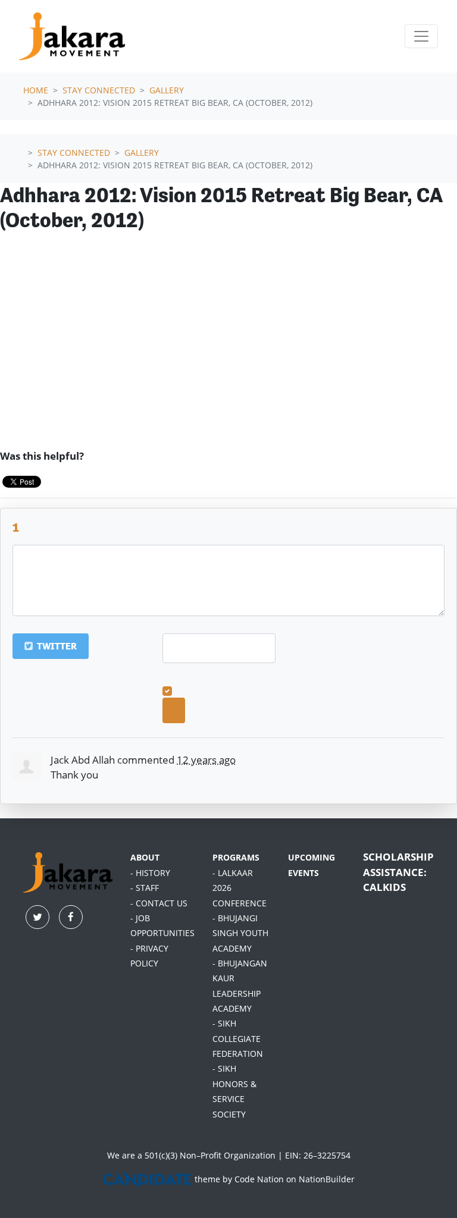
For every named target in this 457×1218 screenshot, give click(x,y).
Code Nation (259, 1179)
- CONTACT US (158, 903)
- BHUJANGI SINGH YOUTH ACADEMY (240, 933)
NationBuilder (327, 1179)
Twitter (56, 646)
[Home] (72, 36)
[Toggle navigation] (421, 36)
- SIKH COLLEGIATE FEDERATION (237, 1038)
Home (35, 90)
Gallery (166, 90)
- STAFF (144, 888)
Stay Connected (98, 90)
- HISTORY (150, 873)
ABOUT (144, 857)
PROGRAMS (235, 857)
